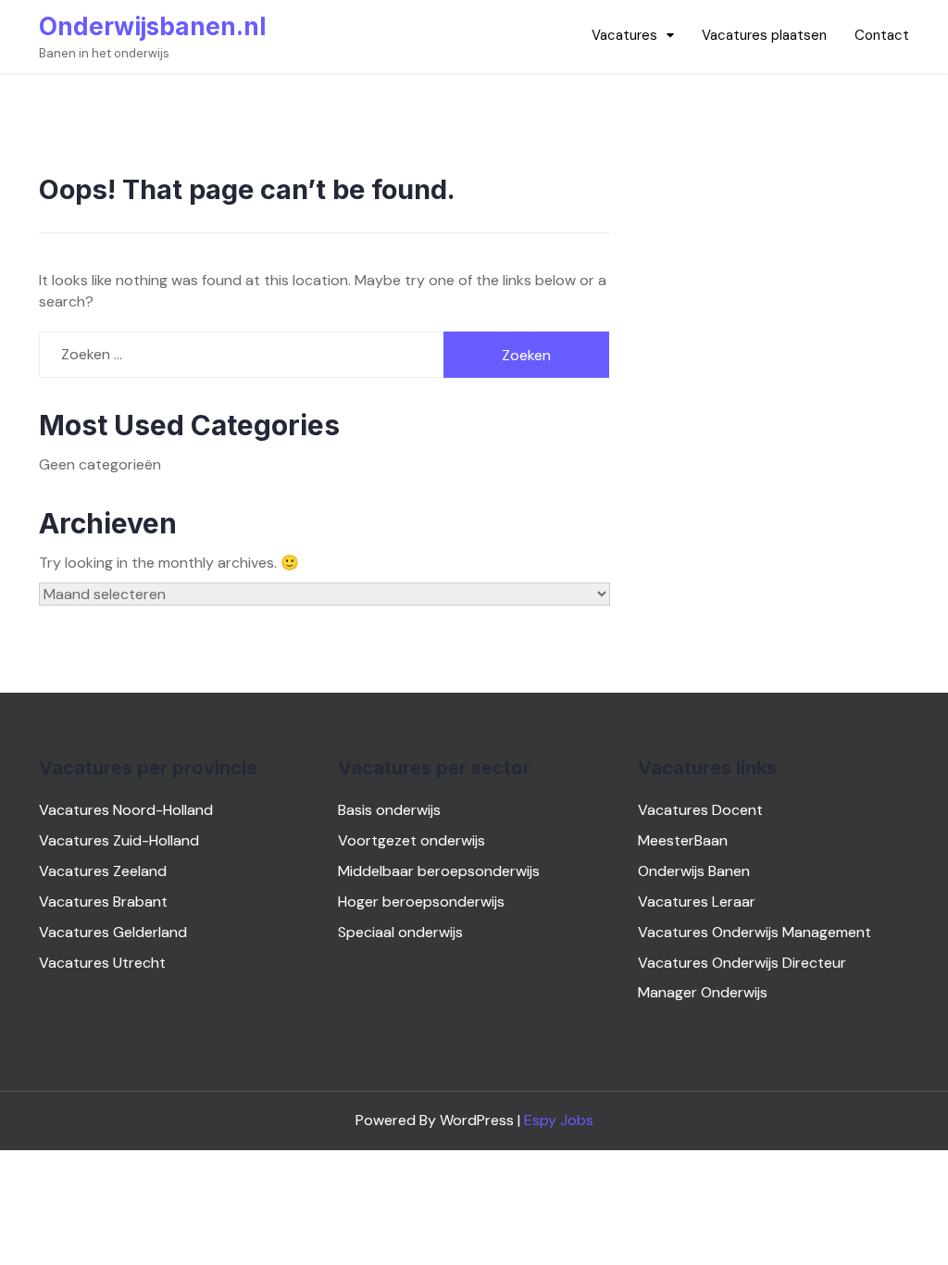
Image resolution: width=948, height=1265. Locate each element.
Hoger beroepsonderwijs (421, 901)
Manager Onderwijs (702, 992)
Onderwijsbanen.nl (152, 26)
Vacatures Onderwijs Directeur (742, 962)
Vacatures (624, 35)
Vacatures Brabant (103, 901)
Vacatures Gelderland (113, 932)
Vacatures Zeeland (103, 871)
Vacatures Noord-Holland (126, 810)
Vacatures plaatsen (764, 35)
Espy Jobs (558, 1120)
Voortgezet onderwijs (411, 840)
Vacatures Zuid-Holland (119, 840)
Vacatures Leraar (696, 901)
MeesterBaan (683, 840)
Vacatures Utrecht (102, 962)
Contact (881, 35)
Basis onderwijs (389, 810)
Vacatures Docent (700, 810)
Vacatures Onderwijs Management (754, 932)
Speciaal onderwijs (400, 932)
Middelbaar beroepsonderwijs (439, 871)
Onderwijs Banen (694, 871)
